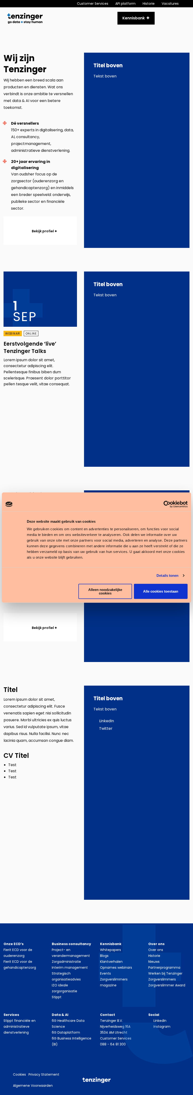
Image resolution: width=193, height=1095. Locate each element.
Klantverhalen (111, 961)
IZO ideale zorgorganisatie (64, 988)
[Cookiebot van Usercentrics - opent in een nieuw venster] (167, 504)
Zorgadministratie (66, 961)
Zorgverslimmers (162, 979)
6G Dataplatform (66, 1032)
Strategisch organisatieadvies (66, 976)
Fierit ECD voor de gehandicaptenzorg (20, 964)
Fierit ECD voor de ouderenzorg (18, 952)
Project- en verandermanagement (71, 952)
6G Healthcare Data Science (68, 1023)
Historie (149, 3)
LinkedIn (106, 721)
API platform (125, 3)
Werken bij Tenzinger (165, 973)
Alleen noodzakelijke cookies (105, 591)
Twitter (105, 728)
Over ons (155, 949)
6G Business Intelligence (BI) (71, 1041)
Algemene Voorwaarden (33, 1085)
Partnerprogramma (164, 967)
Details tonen (167, 575)
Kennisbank (133, 18)
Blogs (104, 955)
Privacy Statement (43, 1074)
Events (105, 973)
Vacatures (170, 3)
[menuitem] (96, 4)
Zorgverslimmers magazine (114, 982)
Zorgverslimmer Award (166, 985)
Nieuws (154, 961)
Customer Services (92, 3)
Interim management (70, 967)
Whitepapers (110, 949)
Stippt (56, 997)
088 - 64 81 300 (113, 1044)
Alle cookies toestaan (160, 591)
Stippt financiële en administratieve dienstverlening (20, 1026)
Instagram (161, 1026)
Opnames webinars (116, 967)
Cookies (19, 1074)
